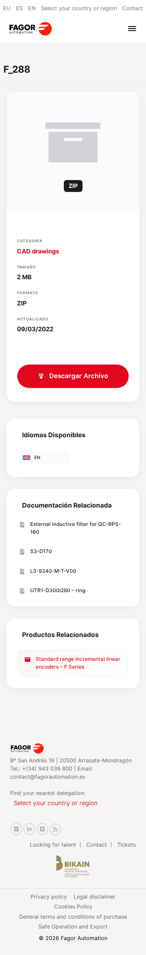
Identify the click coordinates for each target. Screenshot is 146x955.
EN (32, 8)
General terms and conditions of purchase (73, 916)
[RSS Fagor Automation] (55, 829)
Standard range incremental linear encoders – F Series (78, 663)
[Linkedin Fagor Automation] (29, 829)
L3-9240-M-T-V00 (53, 571)
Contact (132, 8)
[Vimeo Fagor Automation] (42, 829)
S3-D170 (41, 551)
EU (7, 8)
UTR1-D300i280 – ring (57, 590)
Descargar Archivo (78, 376)
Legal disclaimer (94, 896)
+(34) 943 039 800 (48, 768)
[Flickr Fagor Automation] (16, 829)
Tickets (126, 844)
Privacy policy (49, 896)
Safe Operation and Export (73, 926)
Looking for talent (53, 844)
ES (19, 8)
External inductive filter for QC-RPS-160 (75, 528)
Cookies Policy (73, 906)
